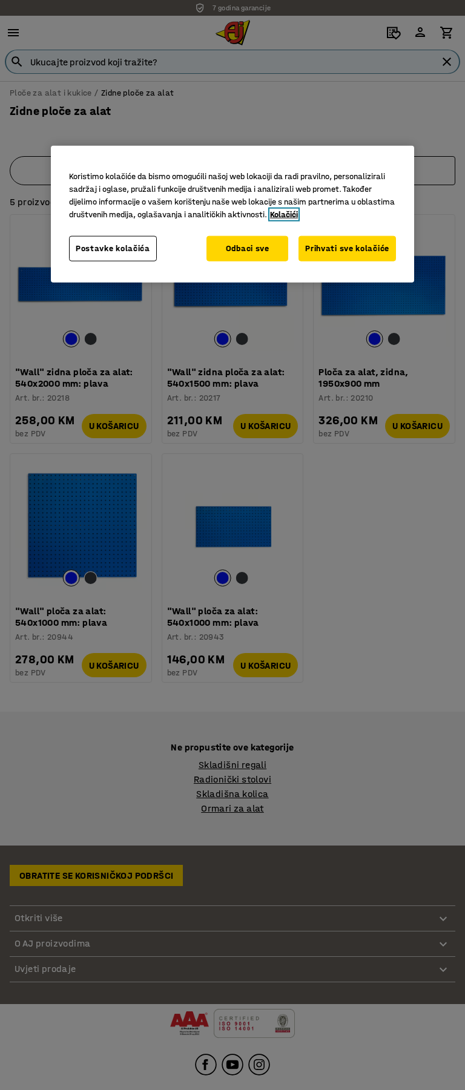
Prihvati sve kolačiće (347, 248)
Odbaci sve (247, 248)
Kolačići (284, 214)
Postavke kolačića (113, 248)
